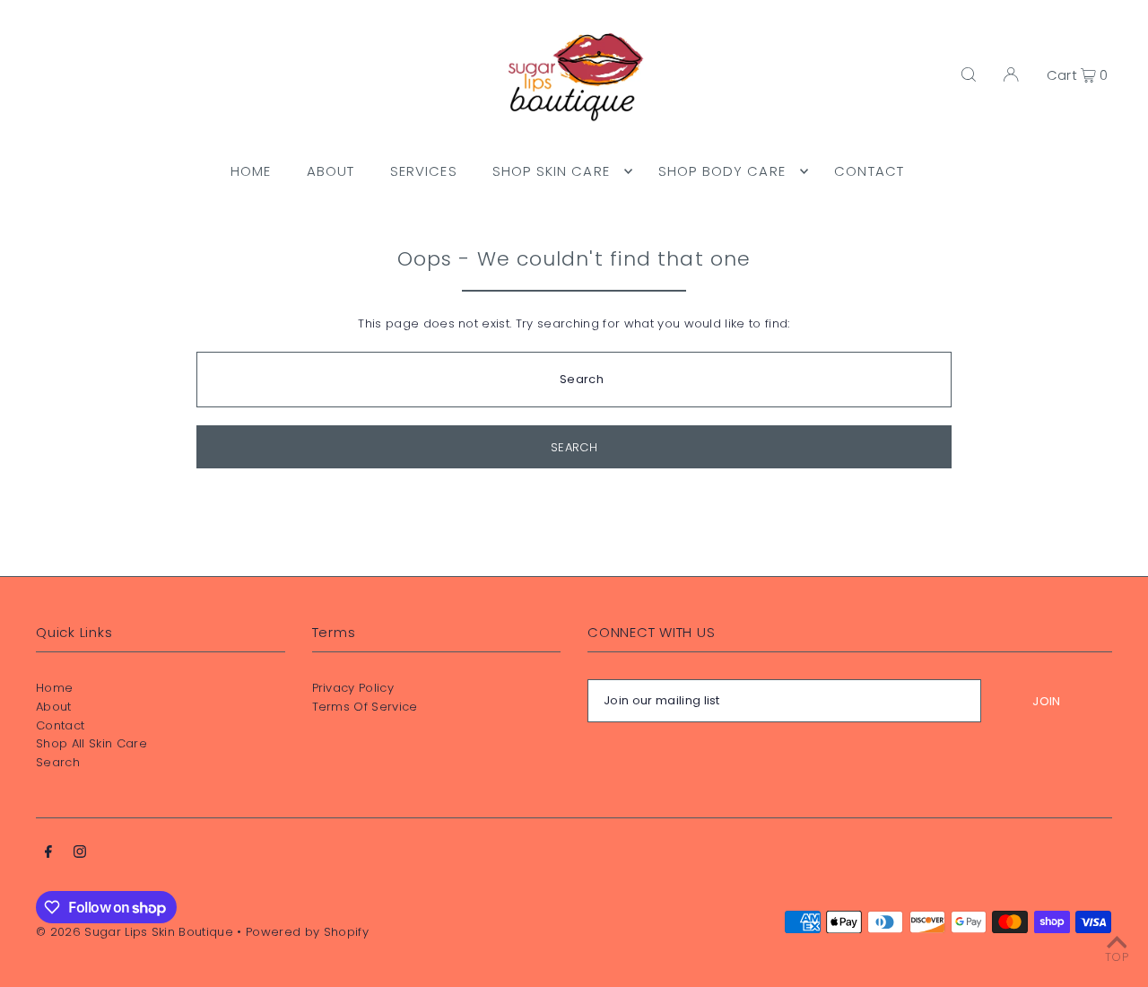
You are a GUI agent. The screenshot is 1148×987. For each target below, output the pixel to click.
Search (58, 762)
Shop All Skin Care (91, 743)
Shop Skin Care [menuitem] (551, 171)
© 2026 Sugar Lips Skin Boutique (134, 931)
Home (54, 687)
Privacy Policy (353, 687)
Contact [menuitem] (869, 171)
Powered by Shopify (307, 931)
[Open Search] (968, 74)
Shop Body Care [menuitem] (722, 171)
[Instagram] (80, 854)
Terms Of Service (365, 706)
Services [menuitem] (423, 171)
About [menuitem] (331, 171)
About (54, 706)
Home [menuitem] (251, 171)
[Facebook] (48, 854)
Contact (60, 725)
